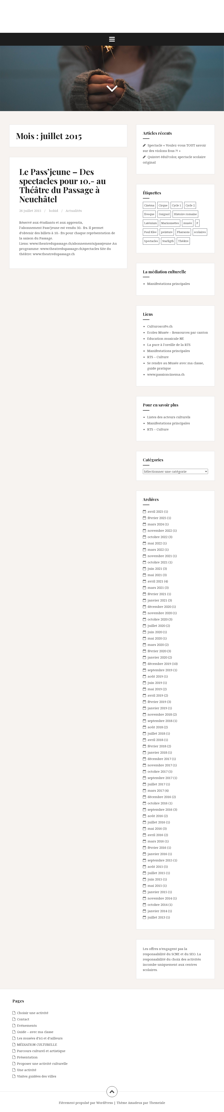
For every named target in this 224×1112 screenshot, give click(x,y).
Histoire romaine (185, 214)
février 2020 (157, 651)
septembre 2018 (160, 720)
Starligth (168, 241)
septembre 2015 (160, 860)
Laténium (150, 223)
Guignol (164, 214)
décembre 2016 (159, 797)
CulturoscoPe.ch (160, 326)
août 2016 (155, 816)
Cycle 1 (176, 205)
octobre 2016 (158, 803)
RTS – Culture (158, 357)
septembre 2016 (160, 809)
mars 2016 (156, 841)
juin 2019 (155, 682)
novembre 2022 (160, 530)
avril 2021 (155, 581)
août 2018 (155, 727)
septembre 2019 (160, 670)
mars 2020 (156, 644)
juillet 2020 (156, 625)
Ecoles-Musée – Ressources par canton (177, 332)
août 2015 (155, 866)
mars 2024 (156, 524)
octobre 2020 (158, 619)
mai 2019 (155, 689)
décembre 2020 (159, 606)
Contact (23, 1019)
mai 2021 (155, 575)
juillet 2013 (156, 917)
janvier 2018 (157, 752)
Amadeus (135, 1103)
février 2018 (157, 746)
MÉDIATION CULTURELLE (37, 1044)
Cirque (163, 205)
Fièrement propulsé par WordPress (86, 1103)
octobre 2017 (158, 771)
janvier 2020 (157, 657)
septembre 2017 (160, 778)
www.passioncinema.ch (166, 374)
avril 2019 (155, 695)
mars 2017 (156, 790)
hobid (53, 210)
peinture (167, 232)
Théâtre (183, 241)
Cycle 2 (190, 205)
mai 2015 (155, 885)
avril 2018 (155, 739)
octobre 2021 (158, 562)
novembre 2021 (160, 556)
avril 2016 (155, 835)
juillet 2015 (156, 873)
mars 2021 (156, 587)
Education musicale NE (165, 338)
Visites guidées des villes (36, 1076)
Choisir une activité (32, 1013)
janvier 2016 (157, 854)
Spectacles (151, 241)
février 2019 (157, 701)
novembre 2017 (160, 765)
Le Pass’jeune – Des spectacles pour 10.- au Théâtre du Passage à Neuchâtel (62, 185)
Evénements (27, 1025)
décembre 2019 (159, 663)
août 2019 (155, 676)
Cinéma (149, 205)
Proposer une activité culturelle (42, 1063)
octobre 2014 (158, 904)
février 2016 (157, 847)
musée (187, 223)
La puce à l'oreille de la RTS (169, 344)
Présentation (27, 1057)
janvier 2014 (157, 911)
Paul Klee (150, 232)
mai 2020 (155, 638)
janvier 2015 (157, 892)
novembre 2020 (160, 613)
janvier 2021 (157, 600)
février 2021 (157, 594)
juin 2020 (155, 632)
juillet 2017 (156, 784)
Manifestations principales (168, 283)
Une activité (26, 1070)
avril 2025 (155, 511)
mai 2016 (155, 828)
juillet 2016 (156, 822)
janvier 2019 (157, 708)
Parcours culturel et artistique (41, 1051)
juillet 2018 (156, 733)
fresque (149, 214)
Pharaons (183, 232)
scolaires (200, 232)
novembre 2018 (160, 714)
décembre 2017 (159, 758)
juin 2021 (155, 568)
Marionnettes (170, 223)
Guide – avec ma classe (35, 1032)
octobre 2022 (158, 537)
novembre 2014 (160, 898)
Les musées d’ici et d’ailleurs (40, 1038)
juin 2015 (155, 879)
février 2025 (157, 518)
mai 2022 (155, 543)
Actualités (74, 210)
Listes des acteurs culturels (168, 417)
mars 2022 (156, 549)
